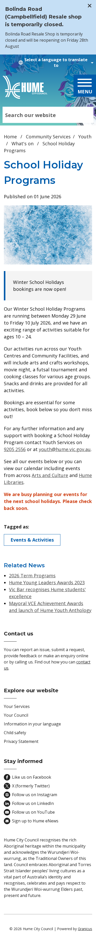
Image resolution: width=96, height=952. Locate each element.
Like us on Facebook (31, 777)
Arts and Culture (50, 475)
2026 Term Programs (32, 575)
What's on (23, 143)
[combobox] (55, 63)
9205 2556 (15, 449)
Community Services (48, 136)
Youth (84, 136)
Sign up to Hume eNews (35, 821)
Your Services (17, 706)
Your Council (16, 715)
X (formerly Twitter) (31, 786)
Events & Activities (32, 540)
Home (10, 136)
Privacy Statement (21, 741)
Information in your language (32, 724)
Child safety (15, 732)
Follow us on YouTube (33, 812)
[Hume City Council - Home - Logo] (25, 87)
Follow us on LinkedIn (33, 803)
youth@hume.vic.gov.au (65, 449)
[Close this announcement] (90, 5)
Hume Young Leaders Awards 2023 (47, 582)
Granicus (85, 928)
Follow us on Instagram (34, 794)
